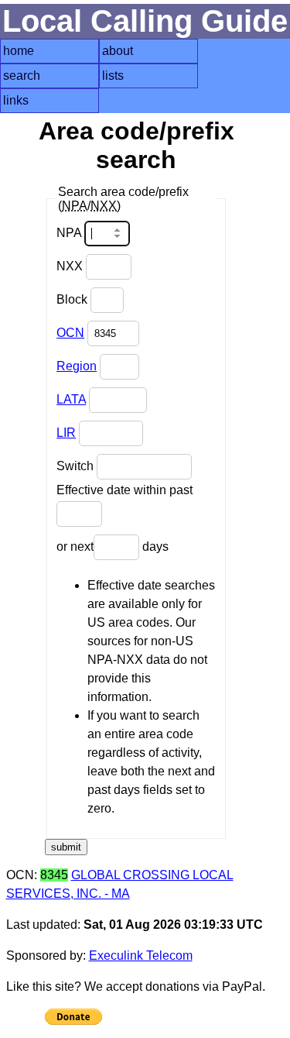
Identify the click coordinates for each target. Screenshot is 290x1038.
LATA (71, 399)
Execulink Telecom (141, 955)
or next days (112, 546)
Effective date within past (124, 490)
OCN (70, 332)
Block (73, 299)
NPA (70, 232)
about (117, 50)
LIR (66, 432)
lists (113, 75)
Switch (76, 466)
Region (76, 366)
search (21, 75)
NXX (71, 266)
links (16, 100)
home (18, 50)
